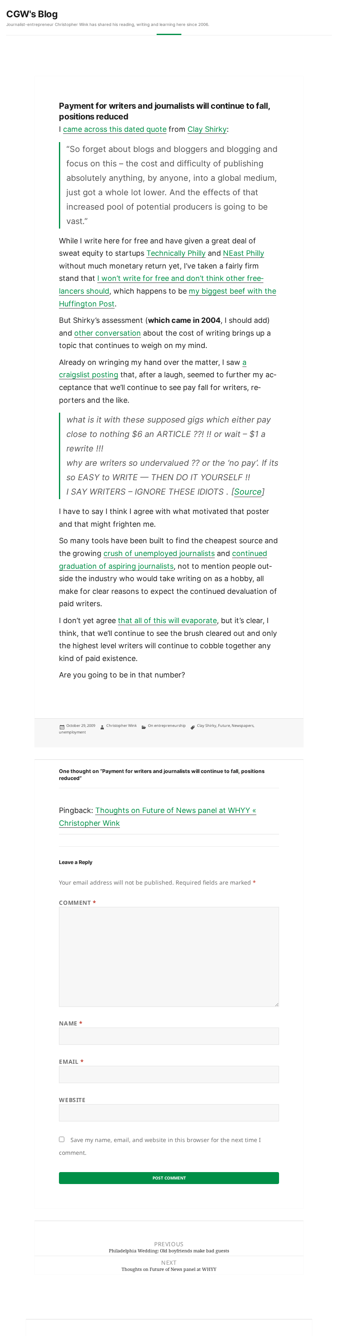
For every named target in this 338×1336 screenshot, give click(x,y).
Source (248, 492)
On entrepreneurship (167, 725)
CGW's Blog (32, 13)
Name (70, 1023)
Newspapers (243, 725)
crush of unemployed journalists (159, 553)
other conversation (107, 333)
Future (224, 725)
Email (71, 1061)
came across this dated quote (115, 129)
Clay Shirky (207, 129)
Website (72, 1100)
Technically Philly (176, 253)
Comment (77, 902)
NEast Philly (243, 253)
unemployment (72, 732)
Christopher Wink (121, 725)
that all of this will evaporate (167, 620)
